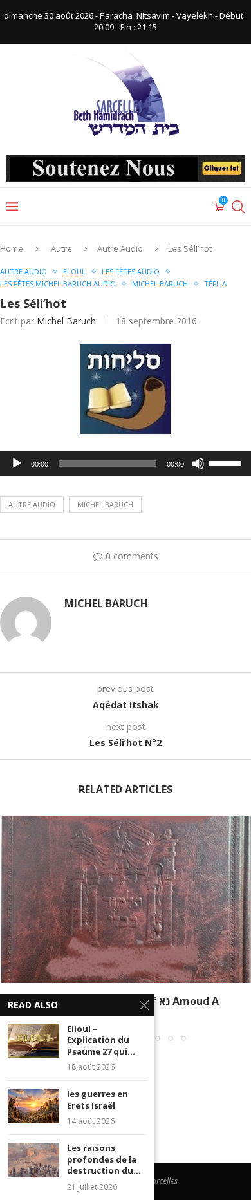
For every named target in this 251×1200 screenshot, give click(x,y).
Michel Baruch (66, 321)
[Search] (238, 206)
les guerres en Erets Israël (97, 1100)
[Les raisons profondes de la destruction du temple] (33, 1160)
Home (11, 248)
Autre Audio (120, 248)
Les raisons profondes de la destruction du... (104, 1159)
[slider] (227, 462)
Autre (61, 248)
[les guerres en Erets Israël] (33, 1106)
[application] (125, 463)
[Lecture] (16, 463)
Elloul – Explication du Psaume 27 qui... (101, 1040)
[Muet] (198, 463)
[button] (11, 928)
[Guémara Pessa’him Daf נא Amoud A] (125, 899)
